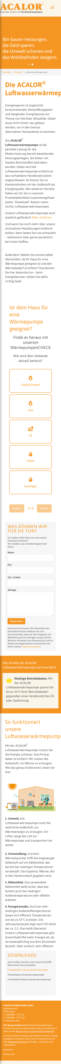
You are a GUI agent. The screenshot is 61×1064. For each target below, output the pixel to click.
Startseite (7, 72)
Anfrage (12, 590)
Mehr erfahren (41, 217)
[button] (4, 684)
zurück (16, 508)
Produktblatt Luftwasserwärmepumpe (28, 969)
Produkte (18, 72)
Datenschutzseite (31, 646)
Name (11, 552)
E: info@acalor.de (11, 1021)
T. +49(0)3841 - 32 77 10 (13, 1014)
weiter (44, 508)
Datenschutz (9, 1054)
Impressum (8, 1049)
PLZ (10, 565)
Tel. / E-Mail (14, 577)
